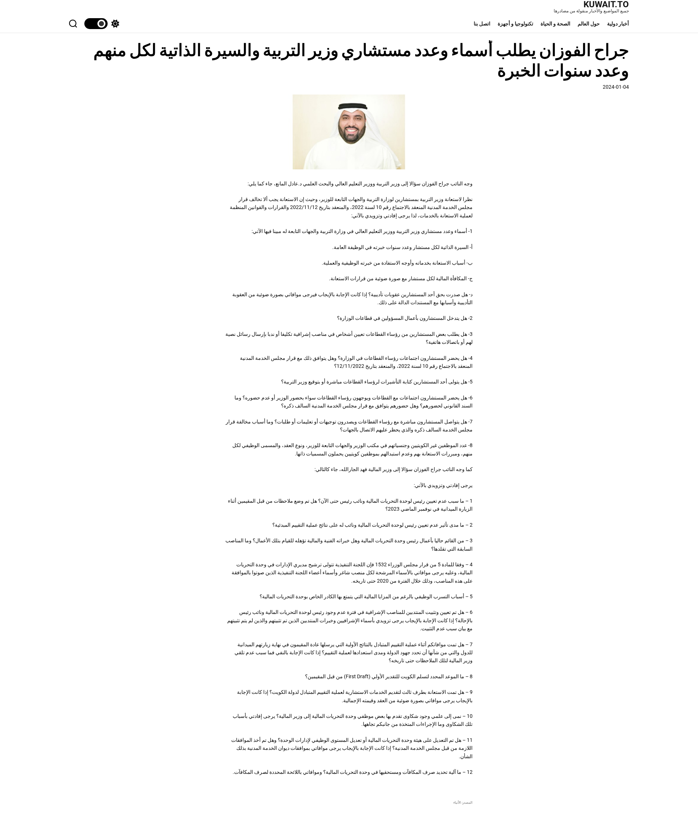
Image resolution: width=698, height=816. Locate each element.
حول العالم (589, 24)
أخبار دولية (618, 24)
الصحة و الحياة (555, 24)
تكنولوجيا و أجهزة (515, 24)
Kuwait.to (606, 4)
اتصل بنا (482, 24)
